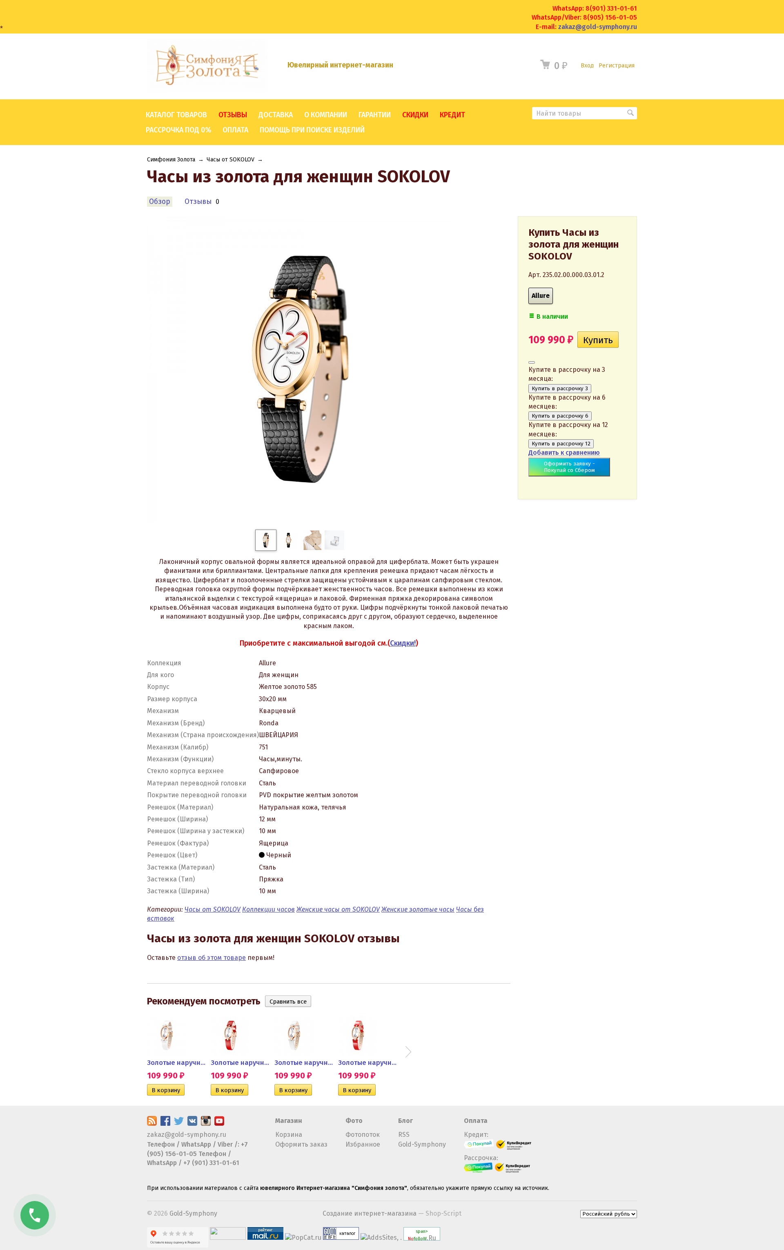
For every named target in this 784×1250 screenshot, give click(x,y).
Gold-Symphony (422, 1144)
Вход (587, 65)
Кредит (452, 115)
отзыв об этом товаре (211, 958)
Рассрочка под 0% (178, 130)
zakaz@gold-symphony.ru (597, 27)
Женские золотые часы (417, 909)
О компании (325, 115)
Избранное (362, 1144)
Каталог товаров (176, 115)
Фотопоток (362, 1134)
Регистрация (617, 65)
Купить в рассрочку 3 (560, 388)
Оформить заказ (301, 1144)
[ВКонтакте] (192, 1123)
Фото (354, 1121)
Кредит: (476, 1134)
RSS (404, 1134)
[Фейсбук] (165, 1123)
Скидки (415, 115)
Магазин (288, 1121)
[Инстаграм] (206, 1123)
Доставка (275, 115)
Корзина (288, 1134)
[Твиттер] (179, 1123)
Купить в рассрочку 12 (561, 444)
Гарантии (375, 115)
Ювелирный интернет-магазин (340, 65)
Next (408, 1052)
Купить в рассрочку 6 (560, 416)
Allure (541, 296)
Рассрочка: (481, 1158)
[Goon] (341, 1237)
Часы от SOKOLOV (230, 159)
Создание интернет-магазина (369, 1213)
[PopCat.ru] (303, 1237)
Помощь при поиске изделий (312, 130)
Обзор (159, 201)
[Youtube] (219, 1123)
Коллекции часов (268, 909)
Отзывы (232, 115)
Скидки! (403, 643)
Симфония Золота (171, 159)
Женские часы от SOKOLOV (338, 909)
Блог (405, 1121)
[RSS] (152, 1123)
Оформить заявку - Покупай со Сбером (569, 467)
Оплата (235, 130)
